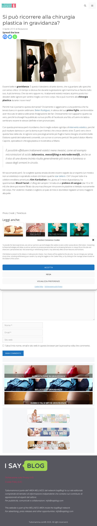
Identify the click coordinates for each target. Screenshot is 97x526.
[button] (93, 240)
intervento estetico (78, 127)
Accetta (48, 267)
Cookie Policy (39, 286)
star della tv (60, 176)
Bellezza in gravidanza (48, 390)
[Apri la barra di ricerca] (85, 6)
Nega (48, 274)
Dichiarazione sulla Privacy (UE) (19, 477)
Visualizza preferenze (48, 281)
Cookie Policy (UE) (13, 481)
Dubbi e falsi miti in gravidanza (48, 403)
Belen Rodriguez (42, 110)
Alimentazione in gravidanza (48, 376)
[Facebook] (5, 37)
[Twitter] (10, 37)
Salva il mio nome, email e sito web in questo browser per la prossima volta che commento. (47, 345)
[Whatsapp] (15, 37)
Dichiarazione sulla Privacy (53, 286)
